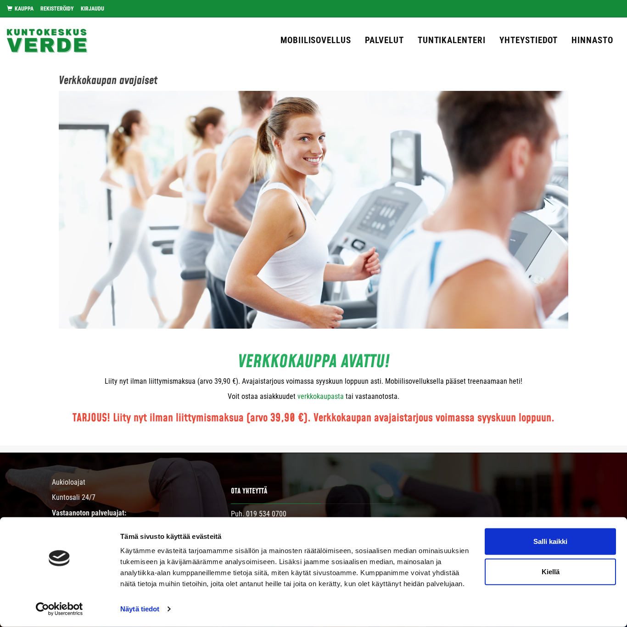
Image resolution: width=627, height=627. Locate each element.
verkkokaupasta (320, 396)
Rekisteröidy (57, 9)
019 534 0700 (266, 513)
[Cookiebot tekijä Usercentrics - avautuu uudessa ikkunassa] (59, 609)
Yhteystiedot (528, 40)
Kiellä (551, 571)
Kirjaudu (92, 9)
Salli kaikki (550, 541)
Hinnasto (592, 40)
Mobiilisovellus (315, 40)
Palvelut (384, 40)
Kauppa (24, 9)
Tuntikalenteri (452, 40)
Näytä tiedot (139, 609)
